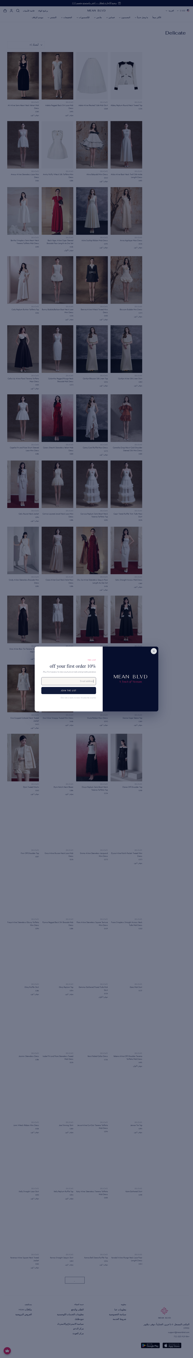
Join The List (68, 690)
